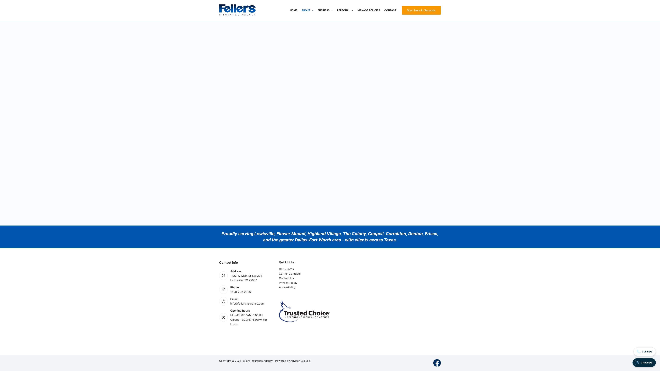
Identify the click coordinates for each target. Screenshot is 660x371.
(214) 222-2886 (240, 292)
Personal (343, 10)
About (306, 10)
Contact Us (286, 278)
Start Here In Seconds (421, 10)
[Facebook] (437, 363)
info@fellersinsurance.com (247, 303)
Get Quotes (286, 269)
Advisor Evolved (300, 360)
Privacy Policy (288, 282)
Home (293, 10)
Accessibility (287, 287)
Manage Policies (369, 10)
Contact (390, 10)
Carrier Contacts (290, 273)
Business (323, 10)
